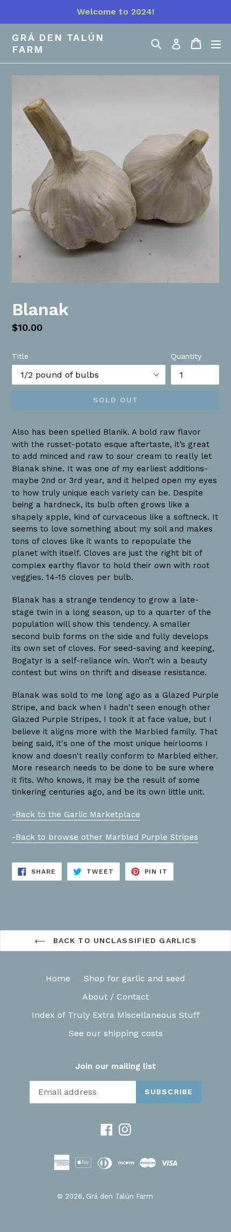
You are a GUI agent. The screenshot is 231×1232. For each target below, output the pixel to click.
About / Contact (115, 997)
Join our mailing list (115, 1066)
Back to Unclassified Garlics (123, 940)
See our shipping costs (116, 1033)
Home (58, 978)
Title (20, 356)
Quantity (186, 356)
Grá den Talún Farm (58, 43)
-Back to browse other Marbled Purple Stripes (105, 837)
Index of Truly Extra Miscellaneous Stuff (116, 1015)
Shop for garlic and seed (134, 978)
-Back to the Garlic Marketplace (76, 814)
